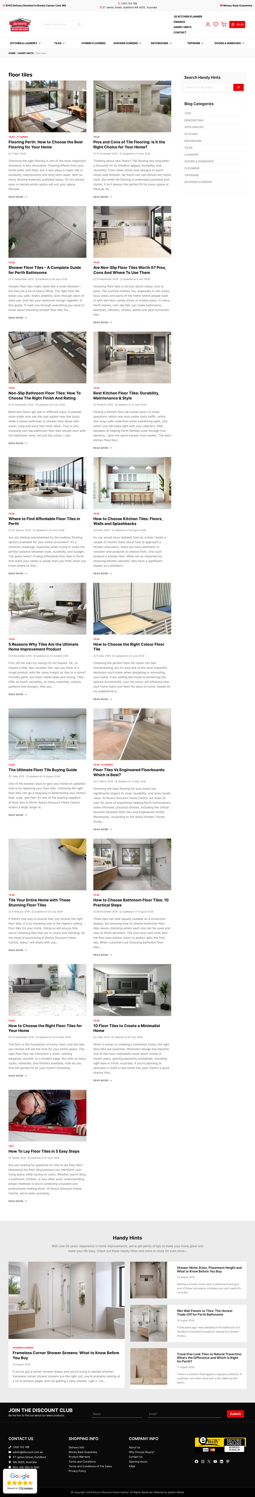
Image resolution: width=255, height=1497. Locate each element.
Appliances (193, 127)
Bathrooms (159, 43)
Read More (17, 196)
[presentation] (47, 106)
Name (97, 1414)
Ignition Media (176, 1492)
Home (11, 53)
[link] (237, 24)
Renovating (193, 120)
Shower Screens (125, 43)
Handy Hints (26, 53)
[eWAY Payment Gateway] (220, 1444)
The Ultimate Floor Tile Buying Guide (42, 770)
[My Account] (207, 24)
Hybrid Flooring (93, 43)
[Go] (238, 87)
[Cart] (223, 24)
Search (80, 24)
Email (153, 1414)
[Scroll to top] (246, 1483)
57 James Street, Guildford (29, 1457)
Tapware (193, 43)
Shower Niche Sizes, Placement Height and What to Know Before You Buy (209, 1269)
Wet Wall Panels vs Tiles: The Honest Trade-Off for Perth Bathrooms (204, 1312)
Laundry (191, 154)
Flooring (22, 137)
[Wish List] (215, 24)
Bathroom (193, 141)
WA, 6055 (18, 1462)
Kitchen (191, 134)
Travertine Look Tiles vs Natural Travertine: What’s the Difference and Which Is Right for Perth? (209, 1357)
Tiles (57, 43)
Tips (11, 1146)
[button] (20, 1481)
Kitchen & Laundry (23, 43)
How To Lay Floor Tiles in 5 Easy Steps (43, 1151)
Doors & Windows (228, 43)
